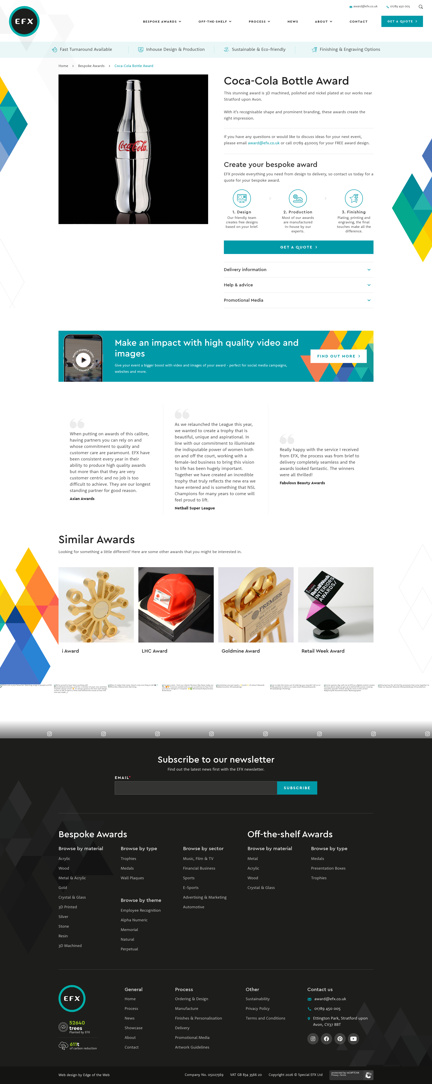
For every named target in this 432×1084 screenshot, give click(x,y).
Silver (63, 917)
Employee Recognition (141, 911)
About (321, 21)
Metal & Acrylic (72, 878)
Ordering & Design (191, 999)
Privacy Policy (258, 1009)
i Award (70, 651)
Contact (359, 21)
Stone (63, 927)
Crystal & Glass (72, 898)
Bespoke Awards (160, 21)
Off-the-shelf (213, 21)
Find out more (337, 356)
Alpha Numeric (134, 920)
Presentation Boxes (328, 869)
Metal (253, 859)
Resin (63, 936)
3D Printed (67, 907)
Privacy (335, 1075)
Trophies (128, 859)
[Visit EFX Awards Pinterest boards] (340, 1038)
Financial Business (199, 869)
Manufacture (186, 1009)
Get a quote (400, 21)
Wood (63, 869)
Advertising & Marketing (205, 898)
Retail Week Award (323, 651)
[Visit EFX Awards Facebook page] (326, 1038)
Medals (127, 869)
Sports (189, 878)
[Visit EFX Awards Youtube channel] (353, 1038)
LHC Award (154, 651)
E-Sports (191, 888)
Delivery (182, 1028)
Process (257, 21)
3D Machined (70, 946)
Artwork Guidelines (192, 1048)
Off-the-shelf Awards (290, 834)
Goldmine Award (241, 651)
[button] (83, 356)
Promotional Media (243, 300)
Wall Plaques (132, 878)
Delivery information (245, 269)
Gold (62, 888)
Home (63, 66)
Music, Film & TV (198, 859)
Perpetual (129, 949)
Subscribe (297, 788)
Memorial (129, 930)
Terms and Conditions (265, 1019)
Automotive (193, 907)
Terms (343, 1075)
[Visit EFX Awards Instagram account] (313, 1038)
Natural (127, 940)
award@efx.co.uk (264, 143)
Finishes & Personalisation (198, 1019)
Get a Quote (297, 247)
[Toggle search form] (421, 7)
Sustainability (258, 999)
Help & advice (238, 285)
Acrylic (64, 859)
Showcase (134, 1028)
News (293, 21)
